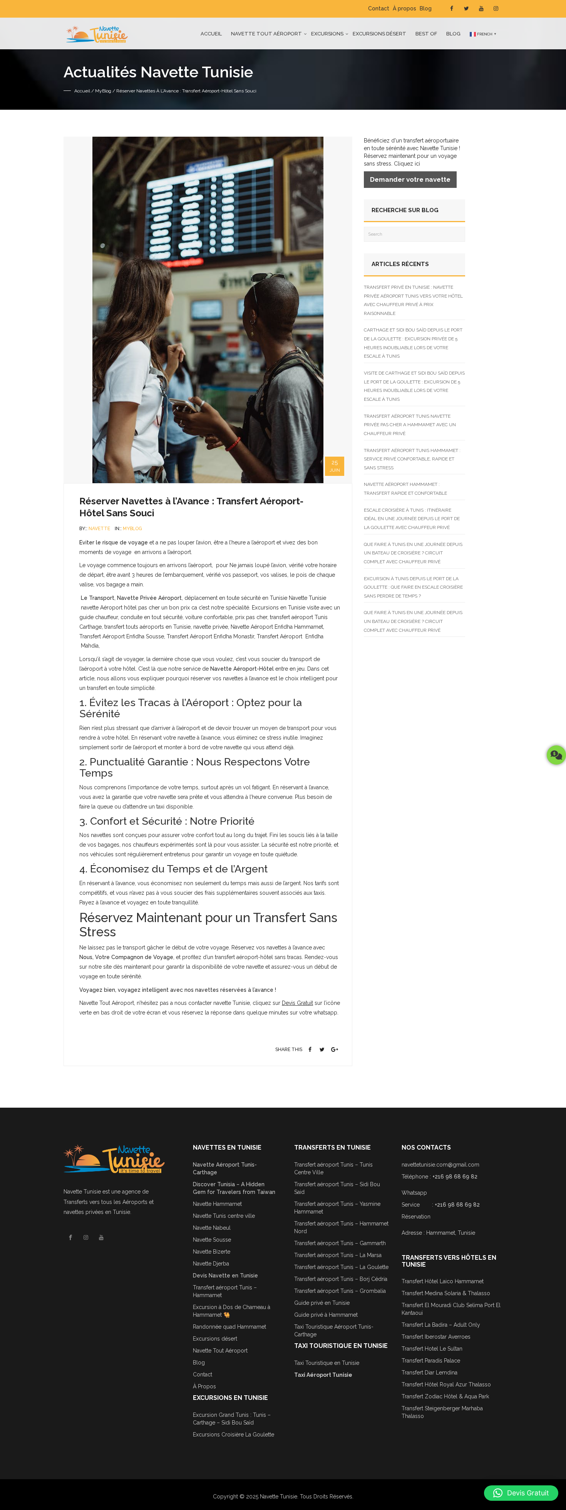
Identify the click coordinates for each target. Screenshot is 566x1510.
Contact (378, 8)
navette (99, 528)
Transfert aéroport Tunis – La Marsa (338, 1255)
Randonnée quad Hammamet (229, 1327)
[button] (521, 1493)
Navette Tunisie (82, 1192)
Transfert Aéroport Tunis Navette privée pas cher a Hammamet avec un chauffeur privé (410, 424)
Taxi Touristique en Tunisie (326, 1363)
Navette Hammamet (217, 1204)
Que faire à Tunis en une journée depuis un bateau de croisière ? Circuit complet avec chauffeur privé (413, 553)
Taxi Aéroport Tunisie (323, 1375)
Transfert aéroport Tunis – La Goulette (341, 1267)
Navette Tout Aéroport (220, 1351)
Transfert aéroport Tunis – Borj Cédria (340, 1279)
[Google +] (334, 1049)
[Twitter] (322, 1049)
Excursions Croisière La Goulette (233, 1434)
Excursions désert (379, 34)
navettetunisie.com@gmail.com (440, 1165)
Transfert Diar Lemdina (429, 1372)
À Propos (204, 1386)
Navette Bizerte (211, 1252)
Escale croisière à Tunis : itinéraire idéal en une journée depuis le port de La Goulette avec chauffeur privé (412, 518)
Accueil (211, 34)
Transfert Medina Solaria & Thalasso (446, 1293)
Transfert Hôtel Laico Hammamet (443, 1281)
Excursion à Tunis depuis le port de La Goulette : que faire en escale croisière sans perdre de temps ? (413, 587)
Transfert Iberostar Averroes (436, 1337)
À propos (404, 8)
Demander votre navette (410, 179)
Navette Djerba (211, 1264)
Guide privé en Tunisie (322, 1303)
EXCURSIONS (327, 34)
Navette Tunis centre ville (224, 1216)
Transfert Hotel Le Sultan (432, 1349)
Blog (426, 8)
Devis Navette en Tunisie (225, 1275)
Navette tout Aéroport (266, 34)
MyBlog (103, 91)
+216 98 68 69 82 (454, 1177)
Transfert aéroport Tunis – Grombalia (340, 1291)
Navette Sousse (212, 1240)
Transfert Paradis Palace (431, 1361)
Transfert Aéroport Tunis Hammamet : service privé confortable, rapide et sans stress (412, 459)
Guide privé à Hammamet (326, 1315)
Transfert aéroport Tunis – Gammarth (340, 1243)
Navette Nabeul (212, 1228)
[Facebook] (310, 1049)
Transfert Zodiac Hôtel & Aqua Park (445, 1396)
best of (426, 34)
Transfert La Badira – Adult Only (441, 1325)
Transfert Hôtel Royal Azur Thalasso (446, 1384)
